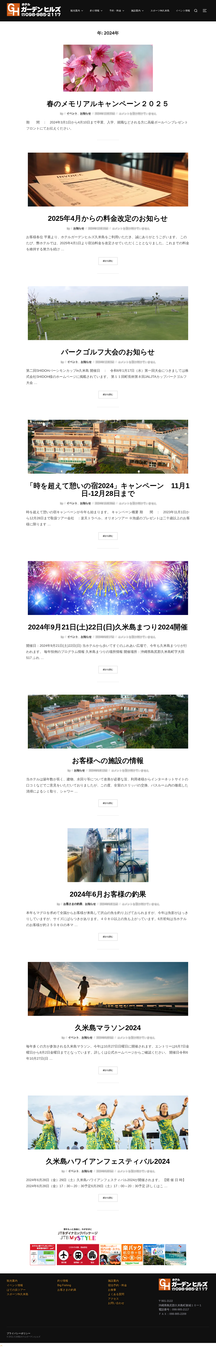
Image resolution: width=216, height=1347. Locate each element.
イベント (71, 113)
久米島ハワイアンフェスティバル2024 (108, 1161)
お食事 (112, 1289)
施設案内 (136, 10)
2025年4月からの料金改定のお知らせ (108, 218)
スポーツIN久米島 (160, 10)
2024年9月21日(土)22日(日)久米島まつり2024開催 (108, 627)
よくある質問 (116, 1294)
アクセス (113, 1298)
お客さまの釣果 (72, 903)
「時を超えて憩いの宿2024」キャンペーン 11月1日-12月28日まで (108, 489)
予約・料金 (115, 10)
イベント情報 (183, 10)
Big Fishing (64, 1285)
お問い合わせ (116, 1303)
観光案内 (75, 10)
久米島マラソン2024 (108, 1028)
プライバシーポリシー (18, 1333)
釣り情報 (94, 10)
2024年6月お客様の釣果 (108, 894)
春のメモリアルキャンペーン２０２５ (108, 104)
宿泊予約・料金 (117, 1285)
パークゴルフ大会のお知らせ (108, 352)
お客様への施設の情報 (108, 761)
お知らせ (85, 113)
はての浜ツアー (16, 1289)
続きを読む (110, 260)
